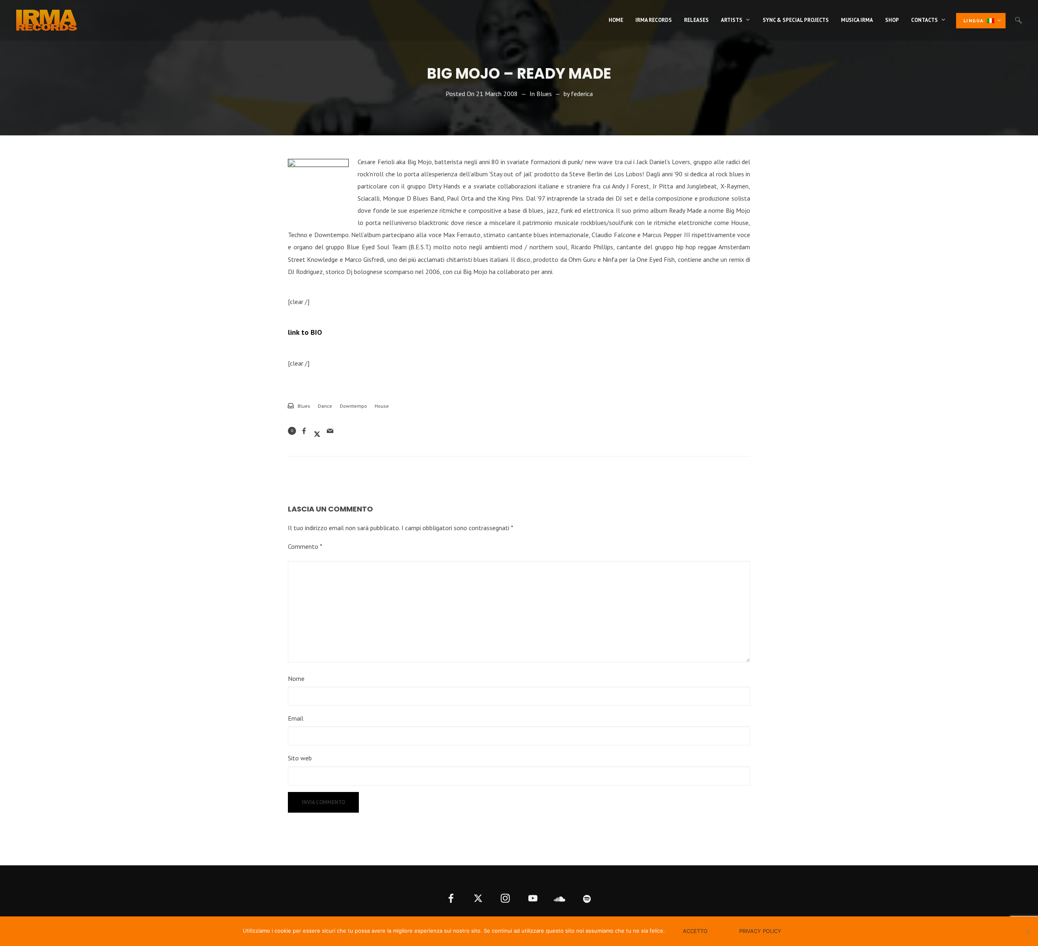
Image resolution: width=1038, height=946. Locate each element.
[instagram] (505, 899)
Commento (305, 546)
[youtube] (532, 899)
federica (582, 94)
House (382, 406)
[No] (1028, 931)
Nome (296, 678)
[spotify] (587, 899)
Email (295, 718)
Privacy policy (760, 931)
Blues (544, 94)
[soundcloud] (560, 899)
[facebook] (451, 899)
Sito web (300, 758)
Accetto (695, 931)
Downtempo (353, 406)
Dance (325, 406)
